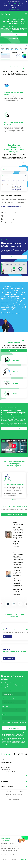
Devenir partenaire (5, 769)
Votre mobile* (5, 706)
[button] (12, 499)
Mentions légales (8, 794)
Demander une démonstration (13, 514)
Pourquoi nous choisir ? (6, 762)
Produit (3, 776)
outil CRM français (15, 288)
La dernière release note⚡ (18, 794)
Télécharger (7, 636)
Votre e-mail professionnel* (8, 698)
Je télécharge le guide (14, 9)
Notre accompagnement (7, 765)
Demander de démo (14, 350)
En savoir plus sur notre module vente (10, 206)
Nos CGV (20, 791)
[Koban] (5, 13)
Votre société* (5, 714)
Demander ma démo (14, 728)
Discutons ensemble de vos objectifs (14, 428)
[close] (26, 1)
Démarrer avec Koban (7, 786)
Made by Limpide (10, 791)
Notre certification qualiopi (8, 772)
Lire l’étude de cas (8, 658)
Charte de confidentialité (13, 799)
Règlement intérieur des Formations (13, 796)
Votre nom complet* (6, 691)
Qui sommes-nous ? (6, 767)
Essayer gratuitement (14, 38)
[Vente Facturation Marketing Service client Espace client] (14, 169)
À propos (3, 759)
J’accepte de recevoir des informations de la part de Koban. (15, 723)
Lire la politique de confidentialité (7, 854)
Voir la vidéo (14, 256)
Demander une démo (14, 34)
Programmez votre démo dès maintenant (13, 162)
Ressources (4, 781)
